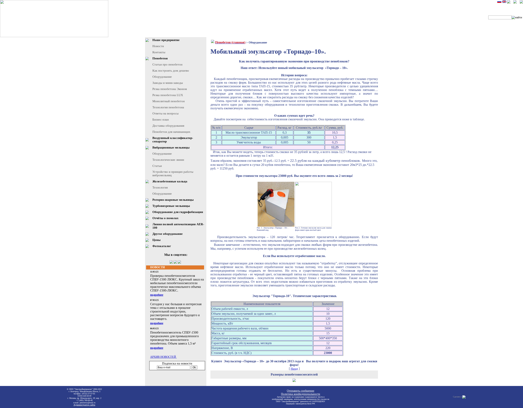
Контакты (158, 52)
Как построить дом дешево (170, 70)
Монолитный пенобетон (168, 101)
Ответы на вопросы (165, 113)
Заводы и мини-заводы (167, 82)
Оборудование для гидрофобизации (177, 212)
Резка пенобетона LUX (167, 95)
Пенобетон (160, 58)
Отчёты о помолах (165, 218)
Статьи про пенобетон (167, 64)
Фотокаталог (161, 246)
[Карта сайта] (515, 2)
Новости (158, 46)
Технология (160, 187)
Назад (294, 368)
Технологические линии (168, 159)
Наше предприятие (166, 40)
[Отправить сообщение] (521, 2)
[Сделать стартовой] (508, 2)
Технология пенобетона (168, 107)
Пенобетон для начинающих (171, 131)
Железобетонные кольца (169, 181)
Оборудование (162, 76)
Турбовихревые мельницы (171, 205)
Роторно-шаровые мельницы (173, 199)
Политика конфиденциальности (300, 394)
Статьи (157, 165)
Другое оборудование (167, 233)
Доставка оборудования (168, 125)
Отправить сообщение (300, 390)
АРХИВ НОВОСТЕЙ (163, 356)
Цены (156, 240)
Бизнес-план (160, 119)
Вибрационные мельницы (171, 147)
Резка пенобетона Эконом (169, 89)
